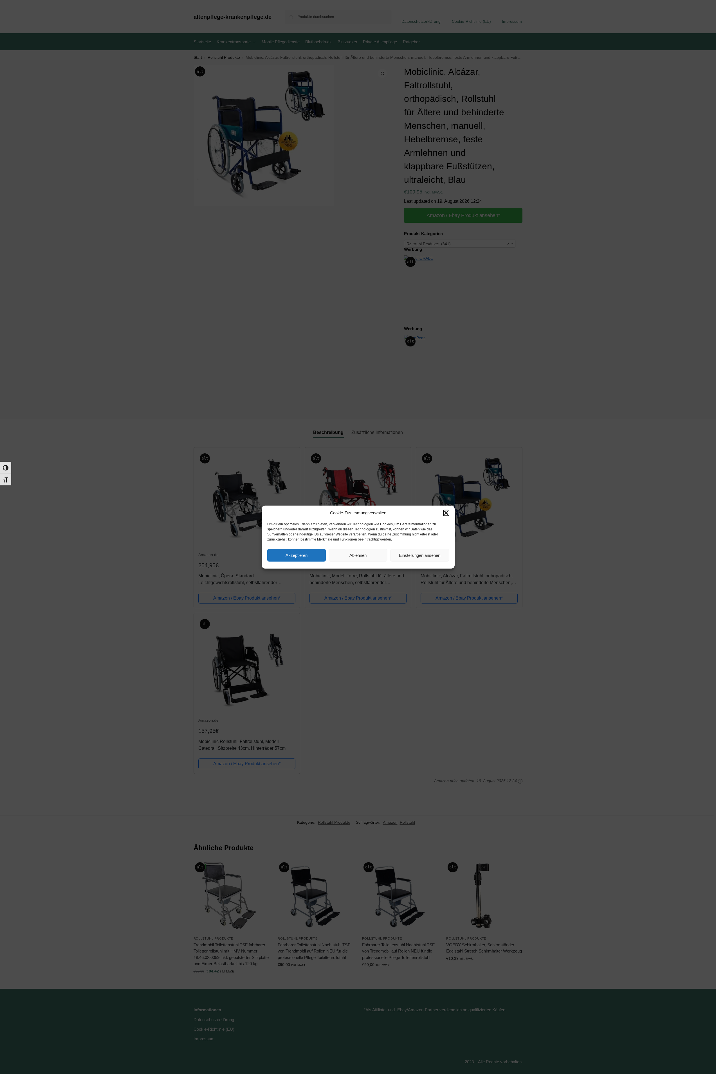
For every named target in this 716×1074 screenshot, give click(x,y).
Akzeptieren (297, 555)
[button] (446, 513)
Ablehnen (358, 555)
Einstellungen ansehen (419, 555)
